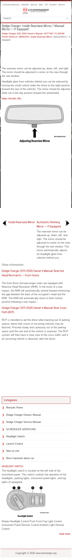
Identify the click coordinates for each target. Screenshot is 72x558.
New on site (12, 450)
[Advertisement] (36, 53)
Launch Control (14, 443)
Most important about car (20, 458)
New (41, 4)
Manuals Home (14, 407)
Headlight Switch (15, 436)
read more (64, 533)
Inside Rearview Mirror (41, 37)
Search (61, 4)
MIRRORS (24, 37)
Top (46, 4)
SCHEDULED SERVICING (21, 429)
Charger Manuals (11, 4)
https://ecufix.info (11, 98)
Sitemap (53, 4)
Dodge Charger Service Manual (23, 422)
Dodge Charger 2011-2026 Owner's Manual (22, 33)
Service (33, 4)
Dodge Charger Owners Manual (23, 414)
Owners (25, 4)
